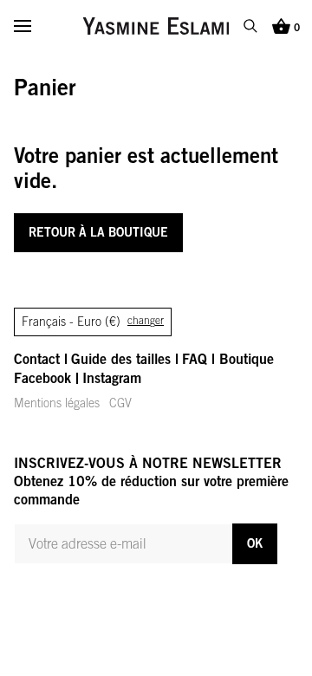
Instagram (111, 378)
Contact (37, 358)
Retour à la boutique (98, 231)
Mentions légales (57, 403)
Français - (93, 321)
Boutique (246, 358)
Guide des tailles (121, 358)
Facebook (42, 378)
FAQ (194, 358)
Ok (255, 543)
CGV (120, 403)
